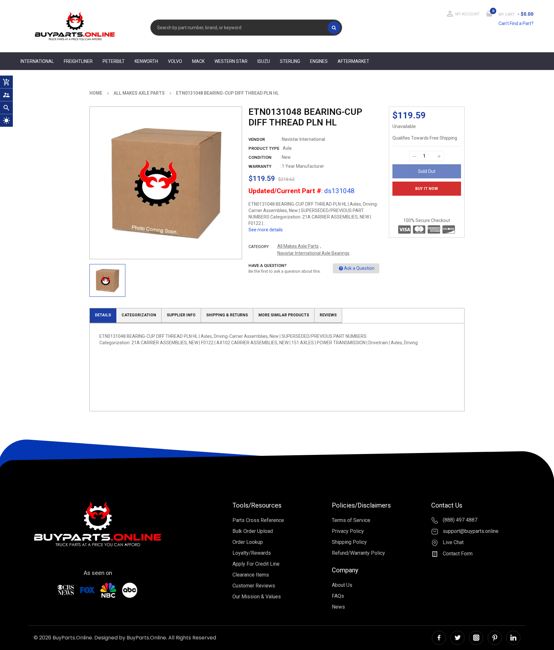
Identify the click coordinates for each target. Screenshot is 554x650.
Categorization (139, 315)
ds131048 (339, 191)
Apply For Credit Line (256, 564)
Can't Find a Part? (516, 23)
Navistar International (303, 139)
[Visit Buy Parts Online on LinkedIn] (513, 638)
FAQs (338, 596)
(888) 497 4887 (459, 520)
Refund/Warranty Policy (358, 553)
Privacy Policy (348, 531)
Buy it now (426, 188)
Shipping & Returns (227, 315)
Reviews (328, 315)
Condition (260, 157)
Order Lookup (247, 542)
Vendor (256, 139)
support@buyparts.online (470, 531)
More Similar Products (283, 315)
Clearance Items (250, 575)
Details (103, 315)
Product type (263, 148)
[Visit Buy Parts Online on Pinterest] (495, 638)
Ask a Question (359, 268)
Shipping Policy (349, 542)
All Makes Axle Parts (298, 246)
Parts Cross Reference (258, 520)
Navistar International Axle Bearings (313, 253)
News (338, 607)
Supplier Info (181, 315)
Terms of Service (351, 520)
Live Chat (452, 542)
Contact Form (457, 554)
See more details (265, 229)
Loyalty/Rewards (251, 553)
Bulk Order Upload (252, 531)
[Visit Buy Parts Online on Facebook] (439, 638)
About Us (342, 585)
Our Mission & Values (256, 597)
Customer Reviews (253, 586)
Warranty (260, 166)
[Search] (334, 27)
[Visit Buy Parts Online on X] (457, 638)
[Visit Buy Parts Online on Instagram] (476, 638)
